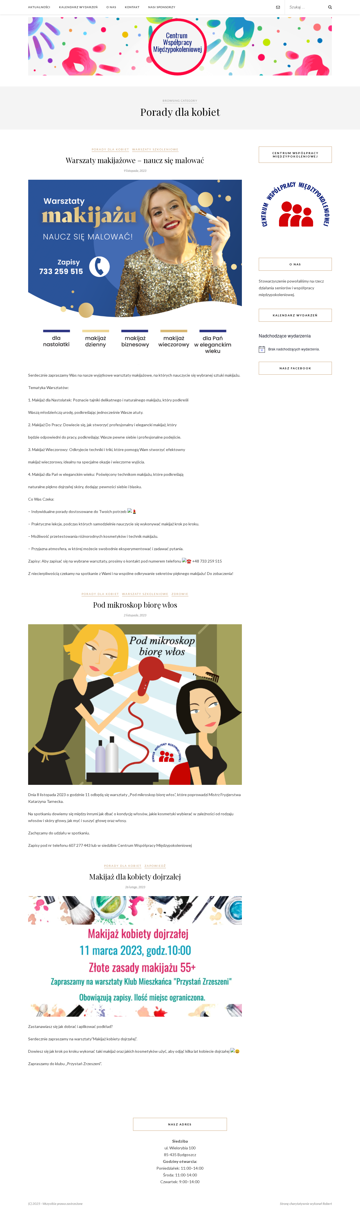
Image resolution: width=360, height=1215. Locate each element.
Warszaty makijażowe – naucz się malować (135, 160)
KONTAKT (132, 7)
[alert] (295, 349)
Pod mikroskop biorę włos (135, 605)
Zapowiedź (155, 865)
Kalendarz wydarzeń (78, 7)
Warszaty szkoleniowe (155, 149)
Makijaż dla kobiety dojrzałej (135, 876)
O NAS (111, 7)
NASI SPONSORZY (162, 7)
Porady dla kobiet (110, 149)
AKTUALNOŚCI (39, 7)
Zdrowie (180, 594)
